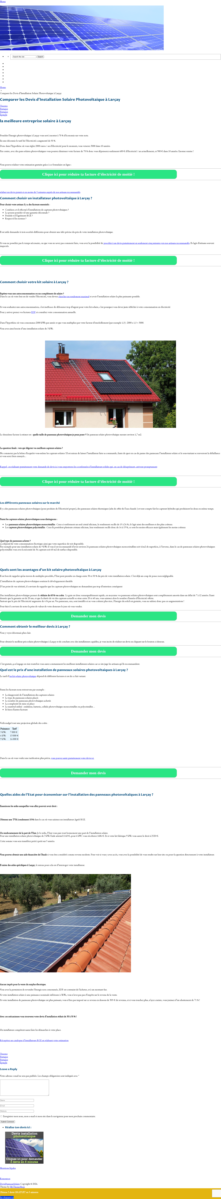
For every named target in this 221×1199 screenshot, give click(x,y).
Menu (3, 1)
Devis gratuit (12, 69)
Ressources (5, 1178)
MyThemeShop (17, 1186)
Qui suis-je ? (11, 79)
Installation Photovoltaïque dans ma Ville (26, 73)
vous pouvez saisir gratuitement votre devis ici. (72, 758)
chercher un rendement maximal (73, 296)
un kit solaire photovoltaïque (22, 676)
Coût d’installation (14, 63)
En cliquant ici (7, 1197)
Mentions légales (8, 1168)
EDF (33, 312)
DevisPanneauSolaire (10, 1183)
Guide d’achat (12, 66)
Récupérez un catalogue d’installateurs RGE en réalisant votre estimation (34, 1040)
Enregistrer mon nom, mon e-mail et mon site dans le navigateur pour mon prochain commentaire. (49, 1116)
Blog (7, 76)
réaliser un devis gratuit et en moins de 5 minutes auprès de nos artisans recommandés (40, 192)
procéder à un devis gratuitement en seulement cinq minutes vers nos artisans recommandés (147, 243)
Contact (9, 82)
